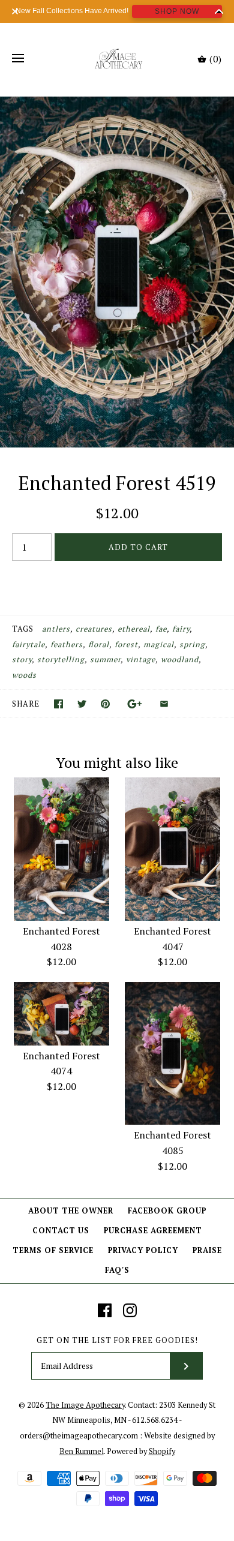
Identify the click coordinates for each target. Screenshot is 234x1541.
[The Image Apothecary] (117, 59)
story (22, 659)
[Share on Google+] (134, 703)
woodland (180, 659)
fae (161, 629)
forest (126, 644)
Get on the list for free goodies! (117, 1340)
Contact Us (60, 1230)
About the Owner (70, 1211)
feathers (66, 644)
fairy (181, 629)
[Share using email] (164, 703)
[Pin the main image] (105, 703)
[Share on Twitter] (81, 703)
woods (24, 675)
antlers (56, 629)
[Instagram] (130, 1310)
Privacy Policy (143, 1250)
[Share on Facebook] (58, 703)
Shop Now (177, 11)
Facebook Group (167, 1211)
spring (192, 644)
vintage (140, 659)
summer (105, 659)
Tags (23, 629)
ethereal (134, 629)
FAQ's (117, 1270)
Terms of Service (53, 1250)
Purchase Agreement (153, 1230)
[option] (117, 272)
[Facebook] (105, 1310)
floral (98, 644)
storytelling (61, 659)
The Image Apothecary (85, 1405)
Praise (207, 1250)
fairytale (28, 644)
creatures (94, 629)
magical (158, 644)
